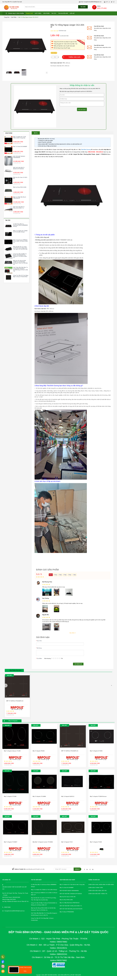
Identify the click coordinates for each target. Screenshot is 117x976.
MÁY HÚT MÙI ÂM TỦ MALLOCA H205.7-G (18, 207)
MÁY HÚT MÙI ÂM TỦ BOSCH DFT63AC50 (18, 168)
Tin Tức (53, 13)
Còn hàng (53, 53)
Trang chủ (6, 17)
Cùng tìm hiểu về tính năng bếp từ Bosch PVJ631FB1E (20, 276)
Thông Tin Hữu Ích (94, 879)
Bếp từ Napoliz (13, 720)
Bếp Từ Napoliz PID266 (38, 751)
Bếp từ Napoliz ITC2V (67, 842)
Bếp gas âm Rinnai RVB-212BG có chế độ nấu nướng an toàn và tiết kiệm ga (20, 262)
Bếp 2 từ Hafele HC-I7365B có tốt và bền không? (20, 231)
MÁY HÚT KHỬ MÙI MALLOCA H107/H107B (71, 908)
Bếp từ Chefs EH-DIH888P (20, 146)
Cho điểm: (39, 658)
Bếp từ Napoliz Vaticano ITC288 (12, 751)
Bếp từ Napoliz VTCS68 (10, 796)
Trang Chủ (29, 13)
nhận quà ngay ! (82, 109)
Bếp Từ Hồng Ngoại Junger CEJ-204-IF (28, 17)
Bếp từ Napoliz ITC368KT (10, 842)
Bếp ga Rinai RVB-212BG (19, 187)
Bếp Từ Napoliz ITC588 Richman (98, 796)
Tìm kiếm (82, 6)
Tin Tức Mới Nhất (36, 879)
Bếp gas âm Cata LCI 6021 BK (20, 178)
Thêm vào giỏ (74, 57)
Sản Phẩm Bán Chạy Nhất (67, 879)
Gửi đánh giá (78, 664)
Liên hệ (72, 13)
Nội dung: (39, 648)
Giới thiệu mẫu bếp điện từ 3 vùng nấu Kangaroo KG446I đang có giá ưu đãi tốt (20, 269)
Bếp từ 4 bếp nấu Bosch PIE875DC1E (19, 197)
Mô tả (35, 133)
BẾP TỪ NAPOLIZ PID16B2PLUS (14, 701)
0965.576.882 (102, 8)
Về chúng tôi (6, 879)
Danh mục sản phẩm (16, 13)
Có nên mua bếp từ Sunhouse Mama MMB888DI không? (20, 225)
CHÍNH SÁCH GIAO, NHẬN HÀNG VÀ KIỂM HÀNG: (101, 884)
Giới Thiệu (38, 13)
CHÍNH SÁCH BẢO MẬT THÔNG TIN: (97, 893)
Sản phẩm (13, 17)
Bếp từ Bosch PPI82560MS (67, 911)
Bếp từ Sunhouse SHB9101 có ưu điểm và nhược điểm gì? (20, 241)
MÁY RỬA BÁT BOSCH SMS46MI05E (19, 157)
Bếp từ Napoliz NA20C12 (67, 796)
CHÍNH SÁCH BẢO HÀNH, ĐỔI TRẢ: (97, 890)
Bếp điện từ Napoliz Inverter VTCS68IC (43, 842)
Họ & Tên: (39, 640)
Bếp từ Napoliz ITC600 (96, 842)
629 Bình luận (62, 30)
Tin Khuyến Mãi (63, 13)
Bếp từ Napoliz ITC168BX (39, 796)
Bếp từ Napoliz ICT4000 (96, 751)
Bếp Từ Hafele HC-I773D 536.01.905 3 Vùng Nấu (19, 137)
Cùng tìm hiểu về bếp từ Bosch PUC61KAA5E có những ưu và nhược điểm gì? (20, 255)
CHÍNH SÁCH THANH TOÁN (95, 887)
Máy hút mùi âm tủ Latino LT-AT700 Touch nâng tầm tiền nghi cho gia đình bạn (20, 248)
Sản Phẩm (46, 13)
